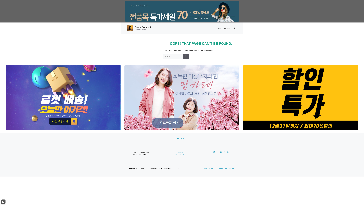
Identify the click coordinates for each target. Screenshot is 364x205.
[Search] (186, 56)
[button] (234, 28)
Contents (227, 28)
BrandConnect (143, 27)
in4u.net (182, 138)
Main (218, 28)
